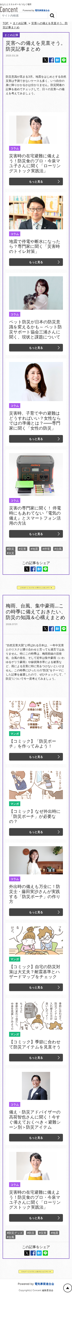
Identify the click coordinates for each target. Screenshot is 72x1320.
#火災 (10, 553)
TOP (6, 23)
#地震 (34, 549)
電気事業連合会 (42, 10)
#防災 (10, 549)
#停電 (46, 549)
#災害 (22, 549)
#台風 (58, 549)
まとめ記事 (20, 23)
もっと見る (36, 181)
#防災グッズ (15, 1233)
